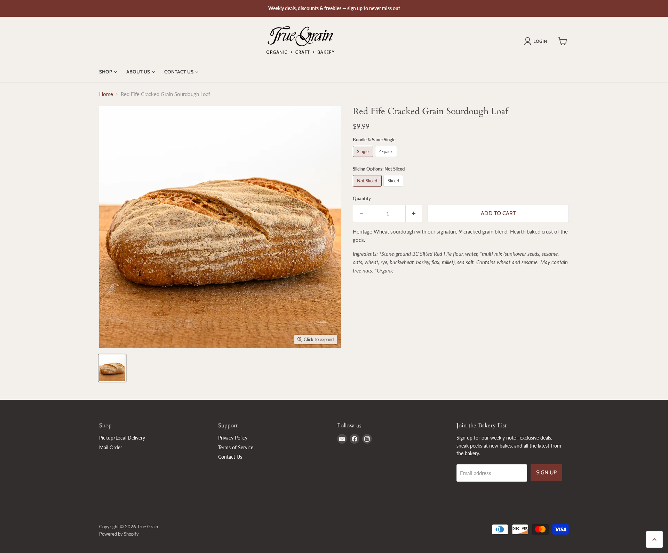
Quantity (362, 198)
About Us (138, 72)
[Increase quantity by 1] (414, 213)
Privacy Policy (232, 438)
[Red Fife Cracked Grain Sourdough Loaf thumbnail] (112, 368)
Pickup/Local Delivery (122, 438)
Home (106, 94)
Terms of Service (235, 447)
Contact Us (179, 72)
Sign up (546, 472)
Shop (106, 72)
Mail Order (110, 447)
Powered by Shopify (119, 534)
